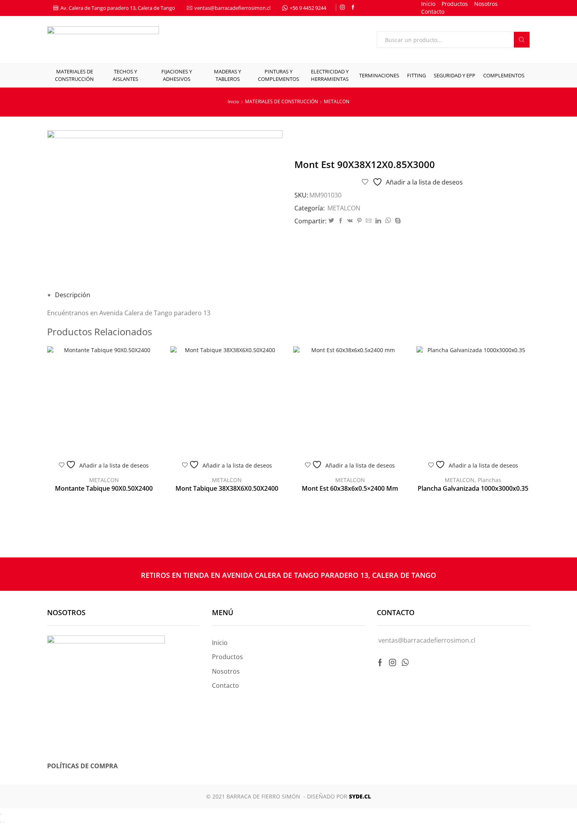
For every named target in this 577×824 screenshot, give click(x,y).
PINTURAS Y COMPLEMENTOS (278, 75)
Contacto (432, 11)
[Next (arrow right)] (4, 822)
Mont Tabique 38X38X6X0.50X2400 (226, 488)
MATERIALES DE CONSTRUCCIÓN (74, 75)
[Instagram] (342, 8)
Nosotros (486, 3)
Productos (455, 3)
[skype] (397, 221)
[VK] (350, 221)
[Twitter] (331, 221)
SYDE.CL (360, 796)
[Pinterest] (359, 221)
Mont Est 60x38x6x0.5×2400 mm (350, 488)
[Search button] (522, 40)
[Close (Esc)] (1, 814)
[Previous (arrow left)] (1, 822)
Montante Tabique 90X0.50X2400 (104, 488)
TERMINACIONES (379, 75)
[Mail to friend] (368, 221)
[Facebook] (353, 8)
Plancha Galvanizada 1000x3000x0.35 (473, 488)
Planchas (489, 480)
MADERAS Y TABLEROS (227, 75)
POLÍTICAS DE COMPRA (82, 766)
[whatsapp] (388, 221)
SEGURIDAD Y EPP (454, 75)
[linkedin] (378, 221)
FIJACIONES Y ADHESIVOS (176, 75)
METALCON (336, 101)
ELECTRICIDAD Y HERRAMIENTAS (330, 75)
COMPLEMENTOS (503, 75)
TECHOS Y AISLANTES (125, 75)
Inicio (428, 3)
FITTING (416, 75)
